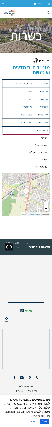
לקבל (44, 421)
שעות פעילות (40, 145)
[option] (13, 242)
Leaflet (24, 214)
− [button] (46, 208)
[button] (7, 246)
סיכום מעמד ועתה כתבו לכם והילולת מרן (12, 243)
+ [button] (46, 204)
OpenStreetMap (34, 214)
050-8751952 (26, 114)
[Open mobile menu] (3, 4)
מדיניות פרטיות (40, 415)
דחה (33, 421)
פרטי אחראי (41, 166)
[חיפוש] (48, 13)
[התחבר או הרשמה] (6, 319)
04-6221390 (26, 122)
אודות (44, 138)
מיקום (43, 159)
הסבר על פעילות (38, 152)
